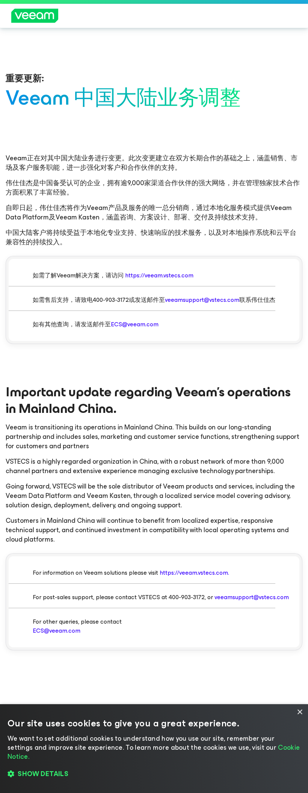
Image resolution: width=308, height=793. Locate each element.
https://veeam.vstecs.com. (194, 573)
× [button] (299, 712)
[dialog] (154, 748)
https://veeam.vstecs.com (159, 275)
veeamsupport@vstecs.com (202, 300)
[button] (154, 774)
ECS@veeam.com (135, 324)
